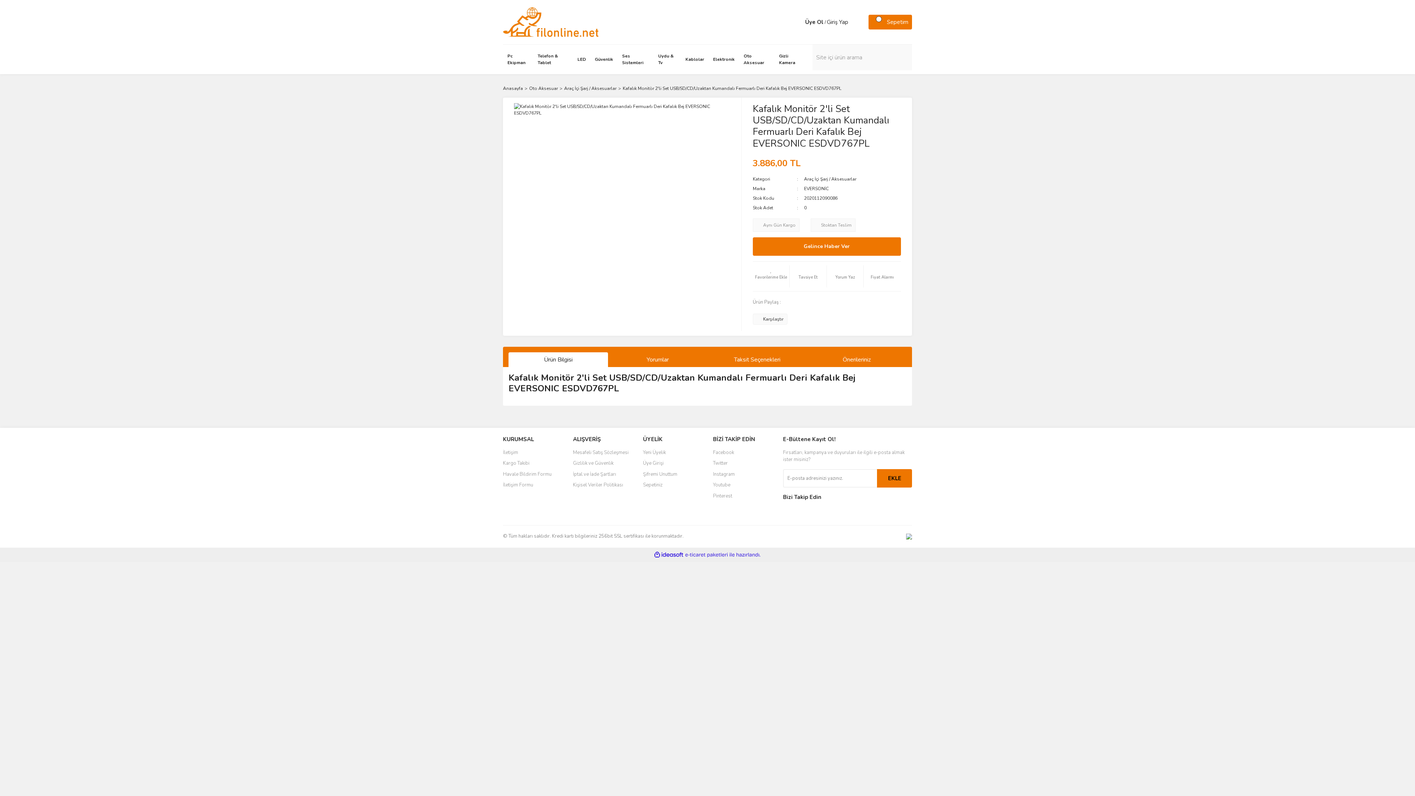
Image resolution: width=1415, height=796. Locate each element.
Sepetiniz (653, 485)
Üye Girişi (653, 463)
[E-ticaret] (706, 555)
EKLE (894, 478)
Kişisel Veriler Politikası (598, 485)
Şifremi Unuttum (660, 474)
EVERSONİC (816, 189)
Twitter (720, 463)
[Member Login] (798, 22)
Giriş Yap (837, 22)
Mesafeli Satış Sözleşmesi (601, 452)
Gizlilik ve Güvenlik (593, 463)
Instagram (724, 474)
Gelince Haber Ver (827, 246)
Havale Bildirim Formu (527, 474)
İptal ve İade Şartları (594, 474)
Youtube (721, 485)
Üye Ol (814, 22)
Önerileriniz (857, 360)
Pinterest (722, 496)
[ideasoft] (669, 554)
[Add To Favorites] (771, 276)
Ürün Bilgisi (558, 360)
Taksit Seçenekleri (757, 360)
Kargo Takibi (516, 463)
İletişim (510, 452)
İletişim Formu (518, 485)
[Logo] (550, 22)
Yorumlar (658, 360)
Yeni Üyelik (654, 452)
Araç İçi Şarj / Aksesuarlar (830, 179)
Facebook (723, 452)
